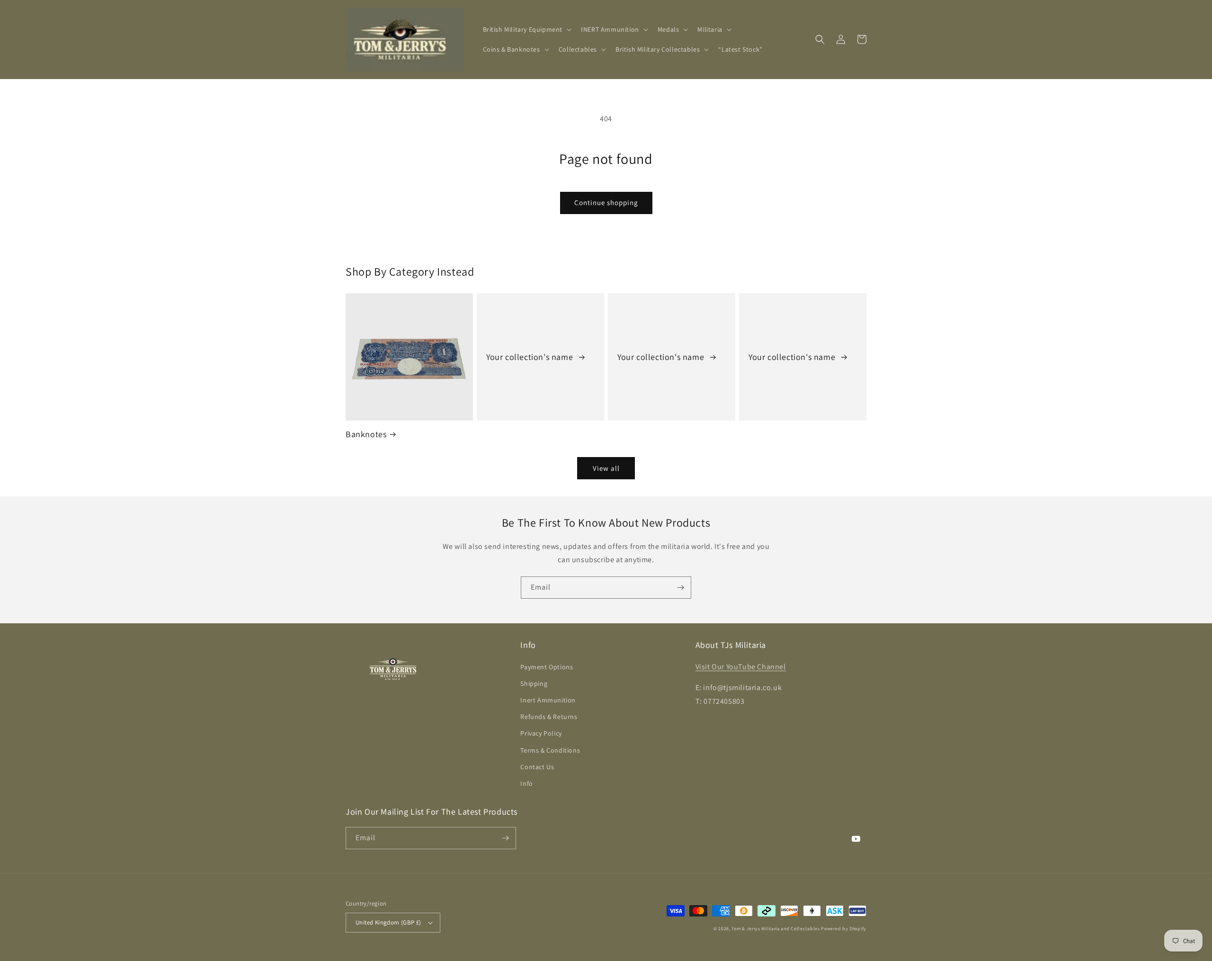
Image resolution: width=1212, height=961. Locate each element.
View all (606, 468)
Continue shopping (606, 202)
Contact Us (537, 767)
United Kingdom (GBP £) (388, 922)
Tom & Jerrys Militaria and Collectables (775, 928)
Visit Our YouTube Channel (740, 667)
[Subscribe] (680, 587)
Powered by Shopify (843, 928)
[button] (526, 29)
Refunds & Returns (548, 716)
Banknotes (366, 434)
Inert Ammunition (548, 700)
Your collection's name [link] (530, 356)
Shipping (533, 683)
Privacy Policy (540, 733)
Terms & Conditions (550, 750)
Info (526, 783)
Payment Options (546, 667)
